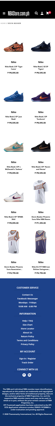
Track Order (27, 362)
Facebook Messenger (27, 298)
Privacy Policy (27, 344)
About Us (27, 332)
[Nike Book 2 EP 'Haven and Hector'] (41, 142)
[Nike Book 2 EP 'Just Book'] (13, 91)
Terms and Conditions (27, 340)
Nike (13, 62)
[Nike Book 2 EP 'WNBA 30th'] (13, 192)
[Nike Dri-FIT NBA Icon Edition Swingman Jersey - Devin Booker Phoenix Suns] (41, 242)
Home (3, 23)
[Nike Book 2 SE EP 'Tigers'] (41, 41)
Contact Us (27, 294)
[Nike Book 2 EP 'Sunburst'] (41, 91)
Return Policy (27, 336)
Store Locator (27, 328)
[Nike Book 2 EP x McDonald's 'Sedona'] (13, 142)
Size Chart (27, 324)
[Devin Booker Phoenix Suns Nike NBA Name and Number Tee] (41, 192)
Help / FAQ (27, 320)
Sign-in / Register (27, 358)
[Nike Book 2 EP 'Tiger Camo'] (13, 41)
